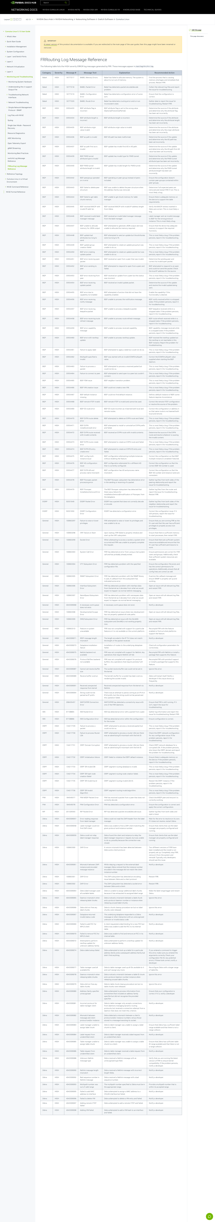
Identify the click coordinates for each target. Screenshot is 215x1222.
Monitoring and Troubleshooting (20, 77)
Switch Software (105, 19)
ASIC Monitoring (14, 138)
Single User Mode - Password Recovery (19, 126)
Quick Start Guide (14, 41)
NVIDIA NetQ (74, 10)
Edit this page (196, 30)
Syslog (10, 120)
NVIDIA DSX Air (90, 10)
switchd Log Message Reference (16, 159)
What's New (11, 36)
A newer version (50, 44)
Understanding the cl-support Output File (20, 88)
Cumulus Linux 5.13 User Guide (17, 31)
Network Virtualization (16, 67)
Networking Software (85, 19)
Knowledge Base (131, 10)
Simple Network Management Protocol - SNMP (20, 108)
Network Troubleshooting (18, 102)
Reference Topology (15, 174)
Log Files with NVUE (16, 115)
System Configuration (15, 51)
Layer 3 (10, 72)
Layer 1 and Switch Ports (16, 56)
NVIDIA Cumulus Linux (54, 10)
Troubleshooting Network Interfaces (18, 95)
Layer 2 (10, 62)
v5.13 (28, 19)
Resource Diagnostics (16, 133)
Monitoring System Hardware (20, 82)
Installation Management (17, 46)
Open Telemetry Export (17, 143)
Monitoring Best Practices (18, 153)
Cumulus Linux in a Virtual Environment (17, 180)
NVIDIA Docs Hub (45, 19)
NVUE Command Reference (17, 187)
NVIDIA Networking (64, 19)
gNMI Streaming (14, 148)
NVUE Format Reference (15, 192)
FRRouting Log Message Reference (17, 167)
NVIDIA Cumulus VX (110, 10)
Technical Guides (152, 10)
